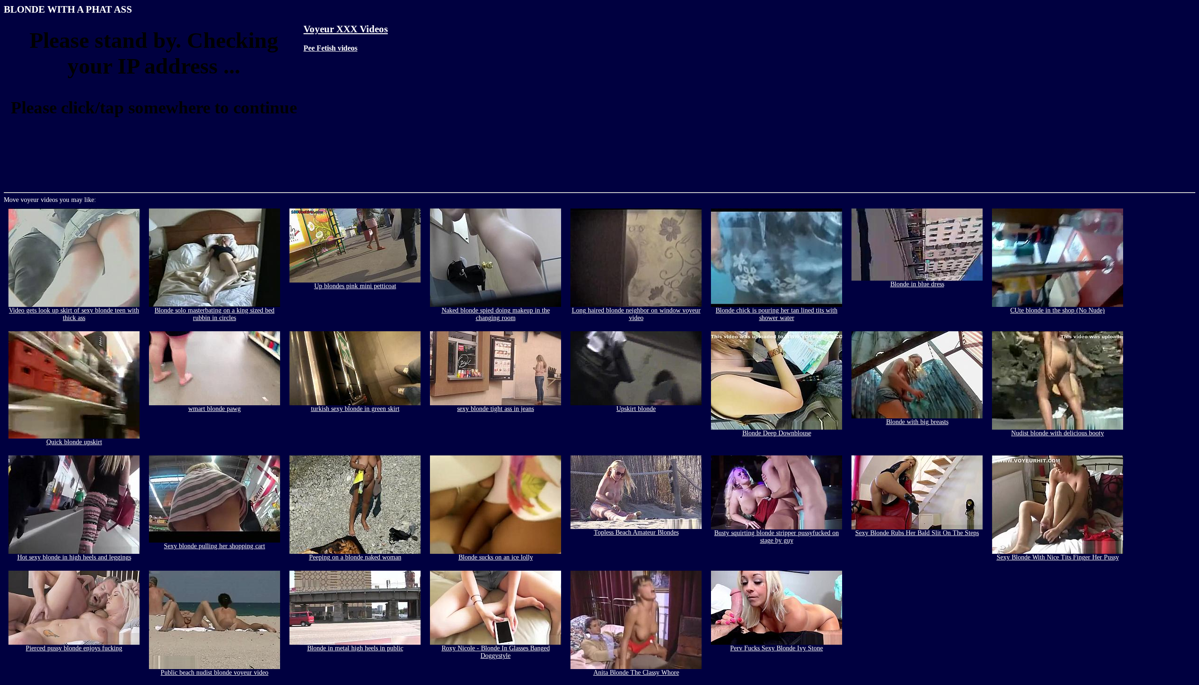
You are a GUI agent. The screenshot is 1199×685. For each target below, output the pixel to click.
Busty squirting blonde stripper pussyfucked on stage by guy (776, 536)
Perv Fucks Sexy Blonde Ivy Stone (776, 648)
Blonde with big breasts (917, 421)
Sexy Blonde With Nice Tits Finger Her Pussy (1058, 557)
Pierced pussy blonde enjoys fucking (74, 648)
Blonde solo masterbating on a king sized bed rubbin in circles (214, 314)
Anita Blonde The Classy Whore (636, 672)
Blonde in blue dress (917, 284)
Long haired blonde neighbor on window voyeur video (636, 314)
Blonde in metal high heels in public (355, 648)
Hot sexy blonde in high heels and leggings (74, 557)
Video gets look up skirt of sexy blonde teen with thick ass (74, 314)
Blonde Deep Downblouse (776, 433)
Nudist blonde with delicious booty (1057, 433)
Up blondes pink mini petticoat (355, 286)
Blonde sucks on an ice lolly (496, 557)
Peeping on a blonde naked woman (355, 557)
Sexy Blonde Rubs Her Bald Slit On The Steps (917, 532)
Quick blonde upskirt (74, 442)
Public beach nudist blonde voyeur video (214, 672)
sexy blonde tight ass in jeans (495, 408)
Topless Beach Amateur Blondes (636, 532)
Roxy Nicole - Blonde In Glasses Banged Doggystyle (496, 652)
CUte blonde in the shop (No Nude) (1057, 310)
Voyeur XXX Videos (345, 29)
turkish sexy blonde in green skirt (355, 408)
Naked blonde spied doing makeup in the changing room (496, 314)
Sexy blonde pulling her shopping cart (214, 546)
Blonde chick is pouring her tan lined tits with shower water (776, 314)
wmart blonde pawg (214, 408)
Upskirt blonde (636, 408)
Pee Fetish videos (330, 48)
